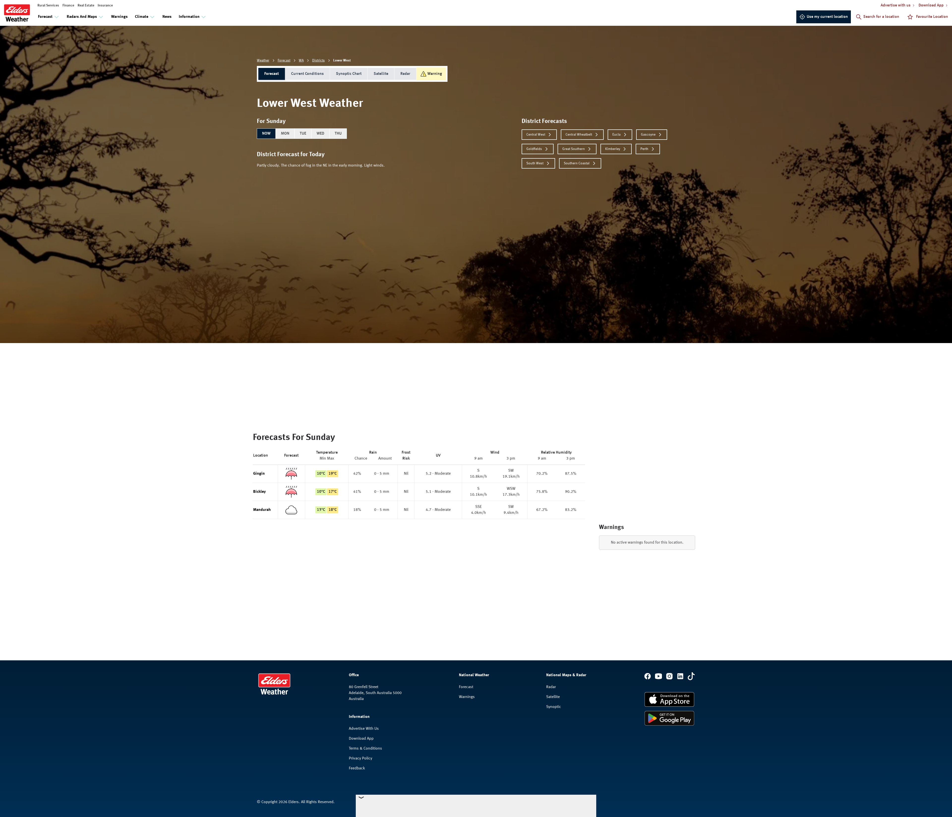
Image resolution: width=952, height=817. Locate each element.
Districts (318, 60)
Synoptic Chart (348, 74)
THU (338, 134)
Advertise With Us (364, 729)
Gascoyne (648, 134)
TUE (303, 134)
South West (534, 163)
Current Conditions (307, 74)
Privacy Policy (360, 758)
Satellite (381, 74)
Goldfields (534, 149)
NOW (266, 134)
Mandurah (262, 510)
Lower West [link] (342, 60)
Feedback (357, 768)
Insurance (105, 5)
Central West (535, 134)
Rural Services (48, 5)
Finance (68, 5)
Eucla (616, 134)
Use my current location (827, 17)
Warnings (119, 17)
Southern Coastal (577, 163)
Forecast (284, 60)
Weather (263, 60)
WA (301, 60)
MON (285, 134)
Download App (361, 739)
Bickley (259, 492)
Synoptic (553, 707)
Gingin (259, 474)
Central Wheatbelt (578, 134)
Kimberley (612, 149)
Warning (434, 74)
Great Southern (573, 149)
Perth (644, 149)
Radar (405, 74)
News (167, 17)
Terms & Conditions (365, 749)
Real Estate (86, 5)
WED (320, 134)
